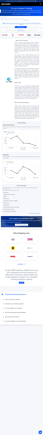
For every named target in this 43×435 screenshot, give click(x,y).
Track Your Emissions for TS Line (34, 213)
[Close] (35, 1)
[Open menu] (40, 4)
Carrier (23, 18)
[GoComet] (6, 4)
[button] (40, 432)
